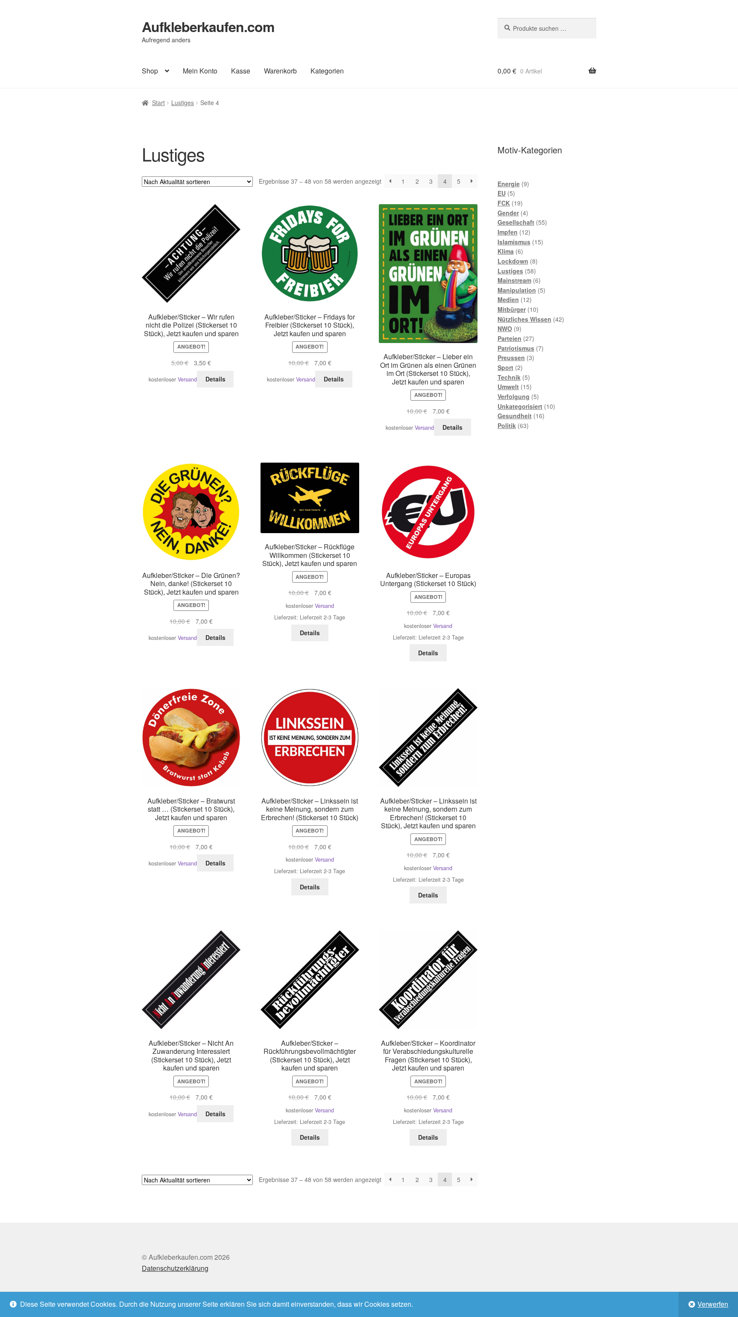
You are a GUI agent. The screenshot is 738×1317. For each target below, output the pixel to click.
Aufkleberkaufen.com (208, 26)
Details (215, 379)
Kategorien (327, 71)
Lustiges (182, 102)
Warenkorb (280, 71)
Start (158, 102)
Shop (150, 71)
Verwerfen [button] (712, 1304)
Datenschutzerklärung (175, 1268)
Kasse (240, 71)
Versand (187, 379)
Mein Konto (200, 71)
